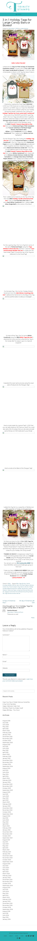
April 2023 (5, 800)
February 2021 (7, 852)
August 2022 (6, 816)
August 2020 (6, 863)
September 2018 (8, 909)
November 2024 (7, 762)
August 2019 (6, 887)
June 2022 (6, 820)
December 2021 (7, 832)
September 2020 (8, 862)
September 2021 (8, 838)
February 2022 (7, 828)
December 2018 (7, 903)
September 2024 (8, 766)
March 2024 (6, 778)
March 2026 (6, 730)
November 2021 (7, 834)
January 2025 (6, 758)
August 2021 (6, 840)
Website (5, 668)
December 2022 (7, 808)
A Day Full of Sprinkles (9, 704)
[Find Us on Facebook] (28, 936)
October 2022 (7, 812)
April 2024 (6, 776)
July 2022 (5, 818)
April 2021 (5, 848)
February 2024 (7, 780)
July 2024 (5, 770)
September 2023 (8, 790)
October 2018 (7, 907)
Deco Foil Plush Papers (23, 585)
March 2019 (6, 897)
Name (5, 655)
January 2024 (7, 782)
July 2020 (5, 865)
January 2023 (6, 806)
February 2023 (7, 804)
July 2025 (5, 746)
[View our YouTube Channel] (33, 936)
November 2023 (7, 786)
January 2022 (6, 830)
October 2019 (7, 883)
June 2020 (6, 867)
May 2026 (5, 726)
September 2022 (8, 814)
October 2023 (7, 788)
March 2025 (6, 754)
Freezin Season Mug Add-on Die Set (19, 586)
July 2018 (5, 913)
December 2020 (8, 856)
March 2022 (6, 826)
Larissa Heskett (24, 28)
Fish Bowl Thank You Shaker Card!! (13, 708)
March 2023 (6, 802)
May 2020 (6, 869)
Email (5, 661)
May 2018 (5, 917)
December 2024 (7, 760)
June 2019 (6, 891)
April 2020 (6, 871)
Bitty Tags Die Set (26, 337)
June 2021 (6, 844)
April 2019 (5, 895)
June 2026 (6, 724)
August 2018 (6, 911)
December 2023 (7, 784)
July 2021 (5, 842)
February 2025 (7, 756)
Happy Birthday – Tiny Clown (11, 710)
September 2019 (8, 885)
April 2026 (5, 728)
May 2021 (5, 846)
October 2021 (7, 836)
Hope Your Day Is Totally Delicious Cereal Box (16, 702)
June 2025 (6, 748)
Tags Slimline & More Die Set (12, 593)
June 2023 (6, 796)
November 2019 (7, 881)
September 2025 (8, 742)
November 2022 (7, 810)
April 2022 (5, 824)
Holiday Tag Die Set (22, 588)
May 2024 (6, 774)
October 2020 (7, 860)
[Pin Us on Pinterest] (19, 938)
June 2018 (6, 915)
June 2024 (6, 772)
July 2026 (5, 722)
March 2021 (6, 850)
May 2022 (5, 822)
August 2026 (6, 720)
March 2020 (6, 873)
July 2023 (5, 794)
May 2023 (5, 798)
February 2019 (7, 899)
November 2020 (8, 858)
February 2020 (7, 875)
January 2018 (6, 919)
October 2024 (7, 764)
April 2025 (5, 752)
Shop (22, 936)
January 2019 (6, 901)
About (11, 936)
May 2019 (5, 893)
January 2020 (7, 877)
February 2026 (7, 732)
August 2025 (6, 744)
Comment (6, 635)
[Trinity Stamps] (18, 6)
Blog (9, 583)
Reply (32, 617)
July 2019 (5, 889)
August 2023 (6, 792)
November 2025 (7, 738)
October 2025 (7, 740)
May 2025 (5, 750)
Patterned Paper (12, 590)
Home (5, 936)
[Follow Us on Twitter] (31, 936)
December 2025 (7, 736)
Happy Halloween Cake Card (11, 706)
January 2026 (6, 734)
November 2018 (7, 905)
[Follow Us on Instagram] (17, 938)
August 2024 (6, 768)
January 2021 (6, 854)
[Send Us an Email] (26, 936)
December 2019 (7, 879)
